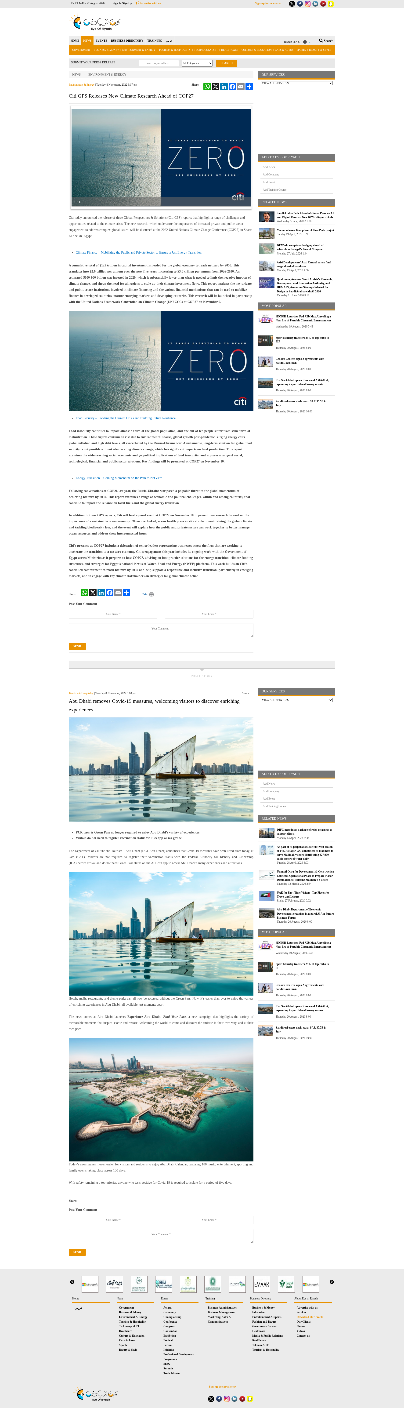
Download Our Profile (310, 1317)
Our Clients (304, 1321)
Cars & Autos (284, 49)
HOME (75, 40)
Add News (269, 167)
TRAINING (154, 40)
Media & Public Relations (267, 1335)
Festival (168, 1340)
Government (81, 49)
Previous (72, 1282)
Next (331, 1282)
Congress (169, 1326)
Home (75, 1298)
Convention (170, 1331)
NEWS (87, 40)
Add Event (269, 182)
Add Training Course (274, 189)
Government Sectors (264, 1326)
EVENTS (101, 40)
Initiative (168, 1349)
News (76, 74)
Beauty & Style (320, 49)
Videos (301, 1331)
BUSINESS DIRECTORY (127, 40)
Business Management (221, 1312)
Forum (167, 1345)
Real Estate (259, 1340)
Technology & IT (206, 49)
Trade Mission (171, 1373)
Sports (301, 49)
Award (167, 1307)
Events (165, 1298)
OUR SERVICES (273, 74)
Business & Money (106, 49)
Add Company (271, 174)
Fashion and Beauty (264, 1321)
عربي (169, 40)
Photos (301, 1326)
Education (258, 1312)
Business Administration (222, 1307)
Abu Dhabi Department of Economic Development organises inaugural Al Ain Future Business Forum (305, 913)
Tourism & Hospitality (175, 49)
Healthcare (229, 49)
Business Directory (260, 1298)
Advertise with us (150, 3)
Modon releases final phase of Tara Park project (305, 230)
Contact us (303, 1335)
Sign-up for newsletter (268, 3)
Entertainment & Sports (266, 1317)
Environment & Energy (138, 49)
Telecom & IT (260, 1345)
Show (166, 1363)
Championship (172, 1317)
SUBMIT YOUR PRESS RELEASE (93, 62)
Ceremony (169, 1312)
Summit (168, 1368)
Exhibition (169, 1335)
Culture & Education (257, 49)
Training (210, 1298)
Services (301, 1312)
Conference (170, 1321)
